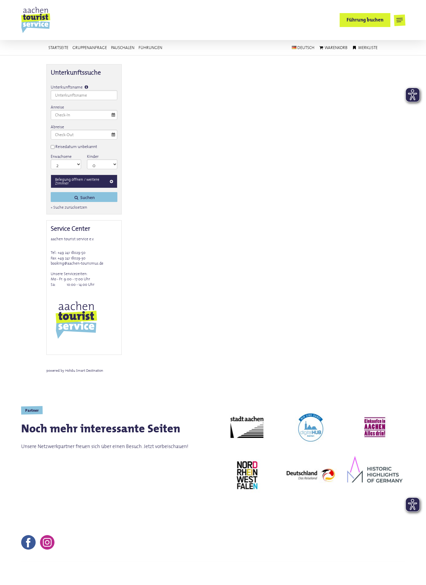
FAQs (335, 573)
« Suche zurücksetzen (69, 207)
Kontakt (230, 573)
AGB (282, 573)
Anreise (57, 107)
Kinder (93, 156)
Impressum (258, 573)
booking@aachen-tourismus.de (77, 263)
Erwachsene (61, 156)
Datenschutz (309, 573)
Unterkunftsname (67, 87)
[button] (399, 20)
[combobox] (84, 95)
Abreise (57, 127)
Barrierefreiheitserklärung (377, 573)
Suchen (87, 197)
